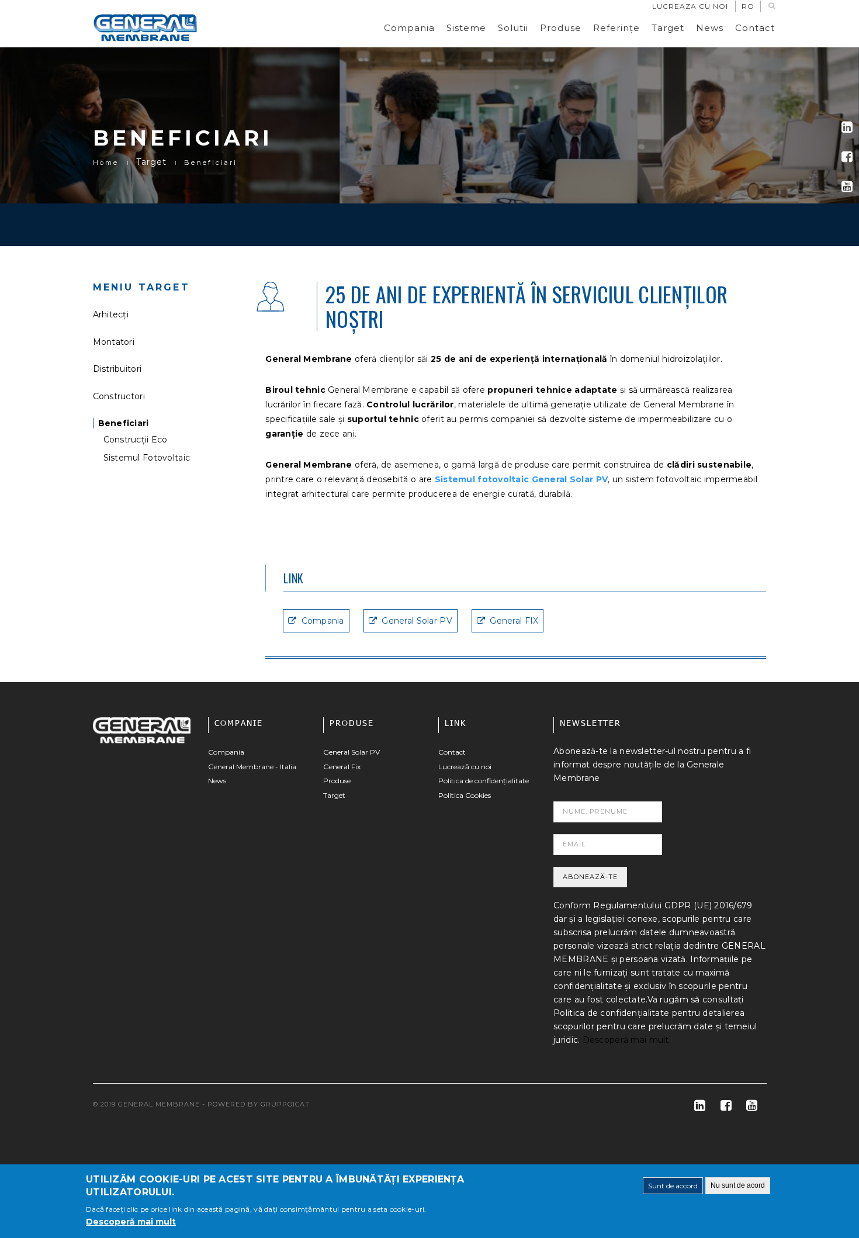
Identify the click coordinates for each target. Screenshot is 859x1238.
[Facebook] (847, 157)
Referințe (616, 27)
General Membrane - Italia (252, 766)
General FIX (514, 620)
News (709, 27)
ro (748, 6)
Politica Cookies (464, 795)
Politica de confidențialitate (483, 780)
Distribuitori (117, 369)
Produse (560, 27)
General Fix (342, 766)
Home (106, 162)
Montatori (114, 342)
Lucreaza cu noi (690, 6)
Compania (409, 27)
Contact (755, 27)
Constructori (119, 396)
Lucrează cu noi (464, 766)
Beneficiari (123, 423)
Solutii (513, 27)
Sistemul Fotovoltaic (146, 457)
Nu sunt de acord (738, 1185)
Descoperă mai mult (626, 1040)
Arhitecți (111, 314)
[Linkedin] (847, 127)
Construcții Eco (135, 439)
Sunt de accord (673, 1185)
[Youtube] (847, 187)
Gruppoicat (285, 1104)
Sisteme (466, 27)
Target (668, 27)
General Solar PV (417, 620)
